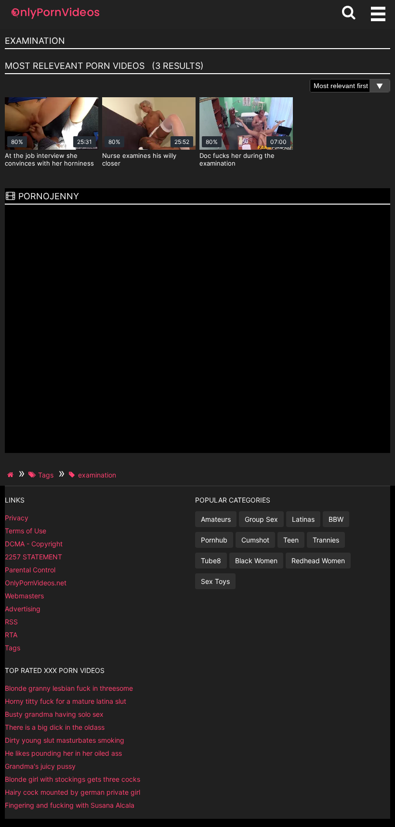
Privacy (16, 518)
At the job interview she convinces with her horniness (49, 159)
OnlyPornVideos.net (35, 583)
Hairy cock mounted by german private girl (72, 792)
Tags (12, 648)
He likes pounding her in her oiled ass (63, 753)
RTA (11, 635)
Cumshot (255, 540)
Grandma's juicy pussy (40, 766)
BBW (336, 519)
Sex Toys (215, 581)
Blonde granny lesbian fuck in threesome (69, 688)
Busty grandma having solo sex (54, 714)
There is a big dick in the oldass (55, 727)
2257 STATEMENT (33, 557)
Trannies (326, 540)
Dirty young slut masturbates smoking (64, 740)
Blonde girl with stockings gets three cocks (72, 779)
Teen (291, 540)
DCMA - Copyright (34, 544)
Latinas (303, 519)
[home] (11, 474)
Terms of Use (25, 531)
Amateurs (216, 519)
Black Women (256, 560)
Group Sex (261, 519)
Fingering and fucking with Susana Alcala (69, 805)
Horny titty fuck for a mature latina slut (65, 701)
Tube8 (211, 560)
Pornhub (214, 540)
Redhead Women (318, 560)
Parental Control (30, 570)
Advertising (22, 609)
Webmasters (24, 596)
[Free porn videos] (55, 19)
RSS (11, 622)
